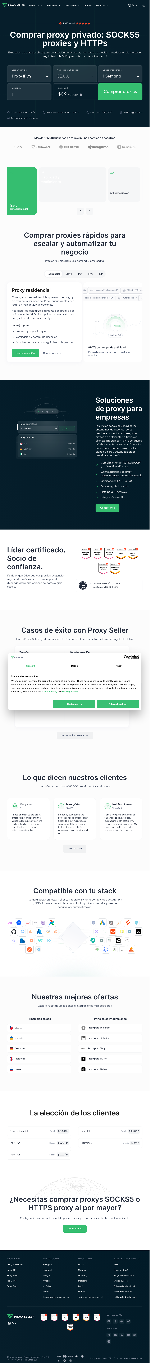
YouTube (47, 1286)
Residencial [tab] (53, 273)
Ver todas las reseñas (72, 735)
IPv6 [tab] (90, 273)
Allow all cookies (117, 704)
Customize (72, 704)
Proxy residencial (15, 1265)
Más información (26, 353)
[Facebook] (115, 1321)
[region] (74, 191)
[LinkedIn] (134, 1335)
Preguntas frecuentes (124, 1276)
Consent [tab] (30, 666)
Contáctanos (50, 353)
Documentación (121, 1270)
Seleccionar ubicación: (68, 70)
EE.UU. (81, 1265)
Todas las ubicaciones (88, 1297)
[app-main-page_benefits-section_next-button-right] (89, 211)
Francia (81, 1292)
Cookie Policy (49, 691)
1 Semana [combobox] (112, 76)
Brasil (80, 1286)
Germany (82, 1276)
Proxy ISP (11, 1270)
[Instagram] (108, 1341)
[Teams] (121, 1321)
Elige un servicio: (19, 70)
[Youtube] (128, 1335)
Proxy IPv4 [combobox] (21, 76)
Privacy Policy (70, 691)
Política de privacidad (124, 1286)
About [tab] (119, 666)
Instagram (47, 1265)
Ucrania (82, 1270)
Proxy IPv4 (12, 1281)
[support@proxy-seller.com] (108, 1321)
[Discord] (115, 1335)
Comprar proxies (120, 92)
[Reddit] (121, 1335)
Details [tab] (74, 666)
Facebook (47, 1270)
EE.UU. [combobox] (63, 76)
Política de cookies (123, 1292)
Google (46, 1276)
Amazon (47, 1281)
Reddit (46, 1292)
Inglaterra (82, 1281)
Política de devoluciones (125, 1297)
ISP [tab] (101, 273)
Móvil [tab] (69, 273)
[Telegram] (128, 1321)
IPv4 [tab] (80, 273)
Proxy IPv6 (11, 1286)
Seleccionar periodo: (112, 70)
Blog (116, 1265)
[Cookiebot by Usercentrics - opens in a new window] (126, 657)
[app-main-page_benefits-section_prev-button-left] (80, 211)
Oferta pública (121, 1281)
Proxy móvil (12, 1276)
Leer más (73, 849)
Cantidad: (16, 88)
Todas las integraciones (54, 1297)
